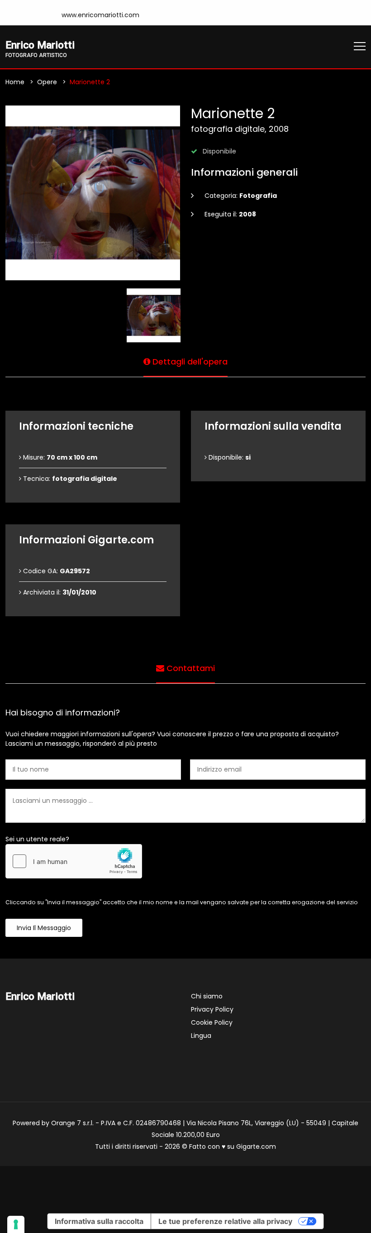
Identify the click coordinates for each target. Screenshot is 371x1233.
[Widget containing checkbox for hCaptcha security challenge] (73, 861)
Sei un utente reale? (37, 839)
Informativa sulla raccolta (99, 1221)
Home (14, 82)
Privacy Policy (212, 1009)
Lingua (201, 1035)
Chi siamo (207, 996)
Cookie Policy (212, 1022)
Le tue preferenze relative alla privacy (225, 1221)
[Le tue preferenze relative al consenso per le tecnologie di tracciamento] (15, 1224)
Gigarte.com (256, 1146)
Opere (47, 82)
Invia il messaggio (44, 927)
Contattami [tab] (189, 668)
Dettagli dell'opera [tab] (189, 361)
